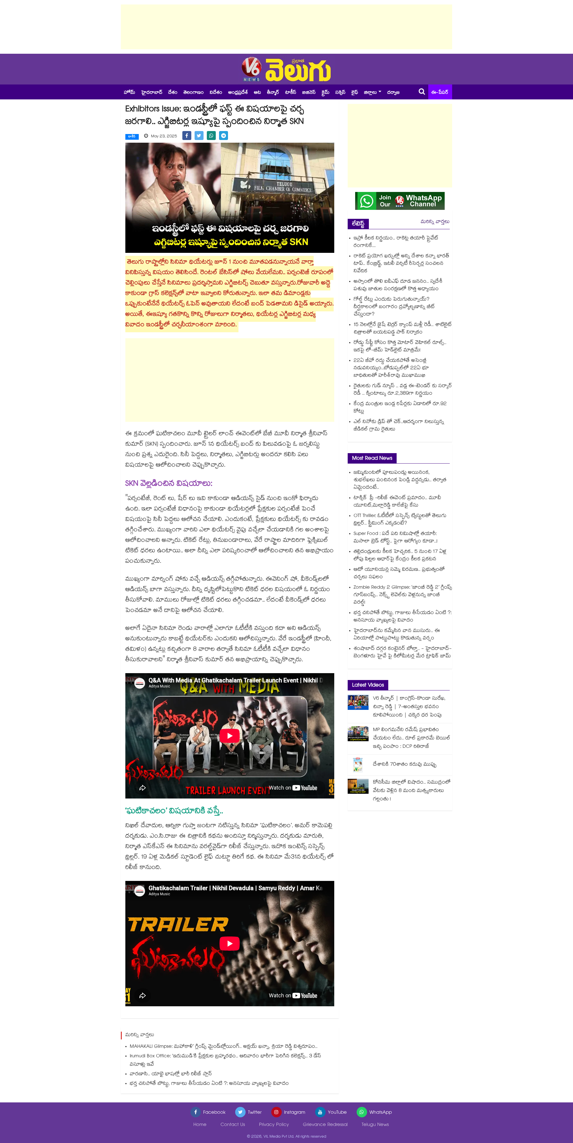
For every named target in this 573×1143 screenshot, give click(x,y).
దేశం (173, 93)
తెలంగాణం (194, 93)
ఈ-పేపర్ (440, 93)
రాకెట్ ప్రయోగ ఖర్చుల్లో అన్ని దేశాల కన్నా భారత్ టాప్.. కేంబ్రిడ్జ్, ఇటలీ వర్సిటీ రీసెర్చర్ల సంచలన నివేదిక (401, 264)
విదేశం (216, 93)
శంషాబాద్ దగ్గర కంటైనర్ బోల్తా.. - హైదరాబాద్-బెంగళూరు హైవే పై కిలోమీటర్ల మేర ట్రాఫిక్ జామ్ (403, 653)
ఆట (257, 93)
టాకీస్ (290, 93)
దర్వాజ (393, 93)
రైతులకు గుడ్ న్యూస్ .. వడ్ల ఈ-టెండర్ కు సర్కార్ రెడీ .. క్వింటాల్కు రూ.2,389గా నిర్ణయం (403, 390)
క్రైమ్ (325, 93)
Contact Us (233, 1125)
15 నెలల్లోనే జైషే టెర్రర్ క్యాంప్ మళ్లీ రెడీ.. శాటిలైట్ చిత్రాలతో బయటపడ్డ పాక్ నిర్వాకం (403, 329)
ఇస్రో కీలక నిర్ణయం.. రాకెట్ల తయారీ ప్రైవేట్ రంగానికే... (396, 242)
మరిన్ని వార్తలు (435, 222)
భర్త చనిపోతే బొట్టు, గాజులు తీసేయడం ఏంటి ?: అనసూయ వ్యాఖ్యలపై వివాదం (209, 1084)
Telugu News (375, 1125)
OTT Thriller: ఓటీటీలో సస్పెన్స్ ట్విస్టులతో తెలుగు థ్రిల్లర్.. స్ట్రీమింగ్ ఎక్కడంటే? (400, 520)
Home (200, 1125)
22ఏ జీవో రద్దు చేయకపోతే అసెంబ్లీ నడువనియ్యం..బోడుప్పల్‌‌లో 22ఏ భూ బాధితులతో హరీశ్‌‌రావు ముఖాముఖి (391, 368)
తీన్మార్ (273, 93)
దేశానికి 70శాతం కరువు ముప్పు (405, 765)
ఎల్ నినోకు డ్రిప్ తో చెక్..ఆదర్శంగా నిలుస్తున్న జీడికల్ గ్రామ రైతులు (399, 426)
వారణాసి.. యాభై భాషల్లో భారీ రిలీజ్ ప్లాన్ (171, 1074)
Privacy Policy (274, 1125)
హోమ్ (129, 93)
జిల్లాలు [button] (370, 93)
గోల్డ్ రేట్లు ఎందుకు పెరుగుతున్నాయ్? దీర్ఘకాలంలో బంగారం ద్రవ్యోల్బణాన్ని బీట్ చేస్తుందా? (394, 307)
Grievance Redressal (325, 1125)
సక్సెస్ (340, 93)
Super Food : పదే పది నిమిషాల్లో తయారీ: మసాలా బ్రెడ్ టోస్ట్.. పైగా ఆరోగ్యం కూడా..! (396, 538)
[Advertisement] (286, 26)
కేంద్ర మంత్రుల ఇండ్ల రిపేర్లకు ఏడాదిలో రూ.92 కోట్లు (400, 408)
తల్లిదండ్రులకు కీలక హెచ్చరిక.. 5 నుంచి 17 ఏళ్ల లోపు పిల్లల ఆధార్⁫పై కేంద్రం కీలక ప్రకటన (400, 556)
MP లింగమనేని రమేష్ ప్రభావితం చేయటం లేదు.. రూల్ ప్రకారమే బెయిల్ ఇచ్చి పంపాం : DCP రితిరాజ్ (411, 738)
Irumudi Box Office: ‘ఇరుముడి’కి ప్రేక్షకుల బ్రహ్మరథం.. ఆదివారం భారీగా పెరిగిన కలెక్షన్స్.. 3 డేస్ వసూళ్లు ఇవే (225, 1060)
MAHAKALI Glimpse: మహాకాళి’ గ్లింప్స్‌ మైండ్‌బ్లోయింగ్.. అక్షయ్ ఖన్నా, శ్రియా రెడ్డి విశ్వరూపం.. (224, 1047)
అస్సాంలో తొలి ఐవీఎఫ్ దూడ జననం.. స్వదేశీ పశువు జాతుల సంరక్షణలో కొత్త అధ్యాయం (398, 286)
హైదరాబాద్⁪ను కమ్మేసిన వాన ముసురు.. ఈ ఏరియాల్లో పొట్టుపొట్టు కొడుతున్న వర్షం (397, 635)
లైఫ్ (355, 93)
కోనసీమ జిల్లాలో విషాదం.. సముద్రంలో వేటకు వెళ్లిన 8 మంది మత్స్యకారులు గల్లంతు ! (412, 791)
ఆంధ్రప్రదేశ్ (238, 93)
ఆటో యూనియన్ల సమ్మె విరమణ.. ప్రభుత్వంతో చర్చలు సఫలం (399, 574)
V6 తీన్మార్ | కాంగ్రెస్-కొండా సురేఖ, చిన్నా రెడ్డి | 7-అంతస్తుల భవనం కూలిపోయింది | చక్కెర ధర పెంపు (409, 707)
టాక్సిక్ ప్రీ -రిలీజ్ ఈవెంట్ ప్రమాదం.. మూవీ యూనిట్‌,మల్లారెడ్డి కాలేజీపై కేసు (397, 502)
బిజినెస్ (309, 93)
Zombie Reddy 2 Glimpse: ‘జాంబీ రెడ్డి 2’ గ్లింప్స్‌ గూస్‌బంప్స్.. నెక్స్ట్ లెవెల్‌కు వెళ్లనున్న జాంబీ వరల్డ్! (403, 595)
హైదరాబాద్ (151, 93)
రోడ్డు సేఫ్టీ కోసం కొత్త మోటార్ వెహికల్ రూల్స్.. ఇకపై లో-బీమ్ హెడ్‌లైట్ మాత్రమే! (400, 347)
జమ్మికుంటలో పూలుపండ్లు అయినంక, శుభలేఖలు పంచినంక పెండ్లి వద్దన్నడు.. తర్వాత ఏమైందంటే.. (400, 480)
